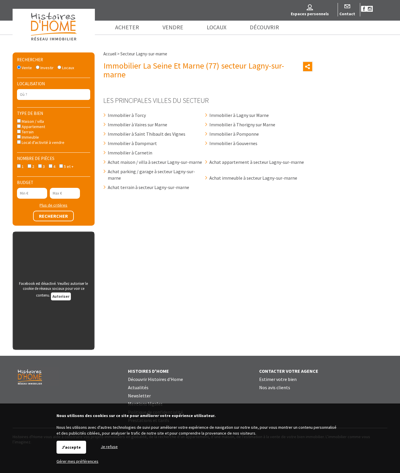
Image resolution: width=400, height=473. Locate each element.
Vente (26, 67)
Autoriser (60, 296)
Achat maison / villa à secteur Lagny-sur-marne (155, 162)
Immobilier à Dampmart (132, 143)
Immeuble (30, 137)
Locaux (67, 67)
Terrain (27, 132)
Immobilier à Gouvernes (233, 143)
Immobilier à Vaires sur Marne (137, 124)
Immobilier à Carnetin (130, 153)
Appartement (33, 126)
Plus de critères (53, 205)
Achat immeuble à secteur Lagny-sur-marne (253, 178)
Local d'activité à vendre (42, 142)
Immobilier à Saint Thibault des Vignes (146, 134)
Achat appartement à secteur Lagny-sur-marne (256, 162)
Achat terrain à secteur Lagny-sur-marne (148, 187)
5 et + (68, 166)
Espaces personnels (310, 13)
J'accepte (71, 447)
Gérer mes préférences (77, 461)
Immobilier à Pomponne (234, 134)
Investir (47, 67)
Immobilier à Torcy (127, 115)
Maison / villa (32, 121)
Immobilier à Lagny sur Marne (239, 115)
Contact (347, 13)
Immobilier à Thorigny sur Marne (242, 124)
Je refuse (109, 446)
